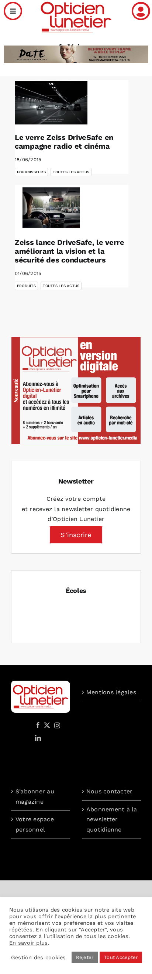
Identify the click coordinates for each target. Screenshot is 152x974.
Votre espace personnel (34, 824)
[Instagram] (56, 725)
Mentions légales (111, 692)
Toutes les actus (71, 172)
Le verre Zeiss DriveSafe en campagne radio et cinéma (64, 142)
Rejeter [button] (85, 957)
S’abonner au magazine (34, 796)
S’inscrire (76, 535)
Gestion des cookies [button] (38, 957)
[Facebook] (38, 725)
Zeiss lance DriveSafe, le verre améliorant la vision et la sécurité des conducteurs (69, 251)
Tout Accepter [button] (121, 957)
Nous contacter (109, 791)
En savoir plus (28, 942)
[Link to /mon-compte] (141, 11)
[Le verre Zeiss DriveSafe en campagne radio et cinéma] (51, 103)
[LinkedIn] (38, 738)
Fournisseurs (31, 172)
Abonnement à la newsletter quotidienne (111, 819)
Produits (26, 286)
